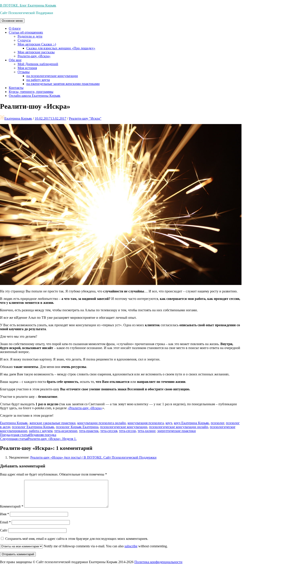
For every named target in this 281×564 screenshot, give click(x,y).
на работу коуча (38, 80)
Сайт (3, 530)
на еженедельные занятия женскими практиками (63, 84)
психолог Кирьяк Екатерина (77, 427)
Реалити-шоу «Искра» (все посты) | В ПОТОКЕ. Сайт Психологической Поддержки (93, 457)
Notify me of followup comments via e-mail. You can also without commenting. (105, 546)
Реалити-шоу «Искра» (34, 56)
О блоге (15, 28)
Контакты (16, 88)
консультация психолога (146, 423)
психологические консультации (123, 427)
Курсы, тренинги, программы (31, 92)
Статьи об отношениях (26, 32)
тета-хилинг (146, 431)
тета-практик (89, 431)
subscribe (130, 546)
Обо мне (15, 60)
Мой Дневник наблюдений (38, 64)
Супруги (24, 40)
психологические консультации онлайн (178, 427)
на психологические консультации (52, 76)
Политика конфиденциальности (158, 562)
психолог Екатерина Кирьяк (33, 427)
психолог (217, 423)
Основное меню (12, 20)
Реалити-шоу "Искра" (85, 118)
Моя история (27, 68)
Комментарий (11, 506)
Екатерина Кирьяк (18, 118)
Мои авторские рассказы (36, 52)
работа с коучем (40, 431)
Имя (4, 514)
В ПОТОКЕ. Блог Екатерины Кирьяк (28, 5)
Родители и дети (30, 36)
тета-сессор (127, 431)
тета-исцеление (65, 431)
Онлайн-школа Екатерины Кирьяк (34, 95)
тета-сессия (108, 431)
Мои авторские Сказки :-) (37, 44)
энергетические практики (176, 431)
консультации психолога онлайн (101, 423)
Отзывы (24, 72)
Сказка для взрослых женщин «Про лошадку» (60, 48)
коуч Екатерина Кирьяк (191, 423)
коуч (169, 423)
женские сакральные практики (52, 423)
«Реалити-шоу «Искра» (85, 408)
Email (5, 522)
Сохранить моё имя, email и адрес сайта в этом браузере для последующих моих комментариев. (76, 539)
